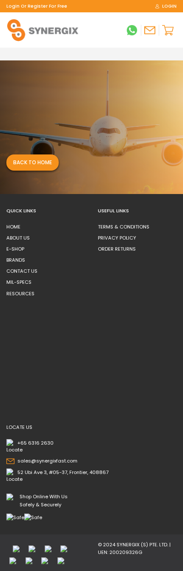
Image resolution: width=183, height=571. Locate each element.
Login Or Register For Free (36, 6)
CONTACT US (21, 271)
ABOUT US (18, 237)
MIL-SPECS (18, 282)
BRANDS (15, 260)
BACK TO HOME (32, 162)
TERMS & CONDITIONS (123, 226)
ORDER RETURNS (117, 249)
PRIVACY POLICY (117, 237)
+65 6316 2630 (35, 443)
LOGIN (169, 6)
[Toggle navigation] (8, 54)
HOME (13, 226)
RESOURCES (20, 293)
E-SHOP (15, 249)
